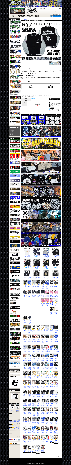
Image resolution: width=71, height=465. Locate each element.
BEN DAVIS (11, 169)
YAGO (11, 309)
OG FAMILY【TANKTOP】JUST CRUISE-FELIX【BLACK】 (29, 377)
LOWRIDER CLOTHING (13, 238)
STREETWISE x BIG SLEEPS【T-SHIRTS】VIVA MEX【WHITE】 (56, 395)
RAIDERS (11, 264)
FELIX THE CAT (12, 212)
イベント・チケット (13, 124)
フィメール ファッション (13, 29)
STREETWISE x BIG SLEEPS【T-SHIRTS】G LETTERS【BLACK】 (34, 395)
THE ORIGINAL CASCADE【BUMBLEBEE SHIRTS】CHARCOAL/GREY (47, 431)
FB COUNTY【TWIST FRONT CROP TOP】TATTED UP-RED (34, 340)
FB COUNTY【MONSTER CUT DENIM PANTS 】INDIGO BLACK (56, 331)
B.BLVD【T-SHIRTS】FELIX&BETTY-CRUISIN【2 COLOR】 (38, 404)
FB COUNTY (11, 208)
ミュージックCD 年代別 (13, 164)
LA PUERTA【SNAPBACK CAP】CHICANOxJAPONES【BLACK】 (38, 386)
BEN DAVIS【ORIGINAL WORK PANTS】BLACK (38, 359)
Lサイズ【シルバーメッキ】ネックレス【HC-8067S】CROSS (34, 450)
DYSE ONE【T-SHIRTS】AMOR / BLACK (38, 285)
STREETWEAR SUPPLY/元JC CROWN (14, 291)
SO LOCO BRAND (12, 282)
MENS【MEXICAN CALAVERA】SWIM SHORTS (43, 450)
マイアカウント (59, 11)
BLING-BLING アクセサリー (14, 73)
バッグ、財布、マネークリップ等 (15, 68)
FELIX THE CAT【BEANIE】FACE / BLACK (55, 266)
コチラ (34, 75)
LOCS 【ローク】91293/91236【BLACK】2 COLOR (38, 330)
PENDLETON (12, 247)
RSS (13, 443)
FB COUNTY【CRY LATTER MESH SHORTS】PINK (43, 304)
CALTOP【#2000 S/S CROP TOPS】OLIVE (52, 412)
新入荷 (11, 143)
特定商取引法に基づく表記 (33, 460)
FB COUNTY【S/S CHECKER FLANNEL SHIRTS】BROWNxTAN (25, 340)
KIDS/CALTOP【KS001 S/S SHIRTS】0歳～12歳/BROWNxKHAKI (29, 422)
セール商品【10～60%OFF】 (14, 159)
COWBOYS (11, 182)
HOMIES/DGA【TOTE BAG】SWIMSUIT (47, 368)
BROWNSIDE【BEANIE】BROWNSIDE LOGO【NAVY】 (37, 255)
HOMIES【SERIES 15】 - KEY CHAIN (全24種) (47, 385)
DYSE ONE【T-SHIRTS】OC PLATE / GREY (34, 285)
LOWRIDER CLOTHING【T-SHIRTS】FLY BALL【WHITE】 (56, 312)
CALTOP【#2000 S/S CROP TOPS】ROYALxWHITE (43, 412)
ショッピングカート (55, 15)
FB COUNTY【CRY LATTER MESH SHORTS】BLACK (34, 296)
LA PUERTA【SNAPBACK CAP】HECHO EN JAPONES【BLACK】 (42, 386)
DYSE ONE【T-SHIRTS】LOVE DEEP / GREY (34, 422)
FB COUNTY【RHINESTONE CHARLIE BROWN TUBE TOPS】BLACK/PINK (25, 441)
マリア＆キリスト (12, 326)
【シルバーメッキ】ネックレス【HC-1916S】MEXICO (43, 376)
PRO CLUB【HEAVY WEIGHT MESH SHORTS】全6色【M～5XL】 (14, 421)
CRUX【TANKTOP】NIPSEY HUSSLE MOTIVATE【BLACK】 (51, 359)
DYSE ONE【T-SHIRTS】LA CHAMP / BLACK (47, 340)
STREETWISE (12, 296)
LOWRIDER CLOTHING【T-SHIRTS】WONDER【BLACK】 (25, 321)
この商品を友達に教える (54, 104)
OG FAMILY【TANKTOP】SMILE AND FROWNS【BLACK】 (25, 377)
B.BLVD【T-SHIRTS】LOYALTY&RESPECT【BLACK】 (56, 404)
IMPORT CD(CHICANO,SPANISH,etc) (14, 94)
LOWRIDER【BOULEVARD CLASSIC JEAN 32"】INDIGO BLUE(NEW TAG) (29, 322)
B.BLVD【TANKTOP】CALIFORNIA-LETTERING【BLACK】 (55, 277)
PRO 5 (10, 251)
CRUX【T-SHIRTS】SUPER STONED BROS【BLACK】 (29, 368)
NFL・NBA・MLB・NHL (13, 359)
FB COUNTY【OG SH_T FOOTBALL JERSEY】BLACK (29, 296)
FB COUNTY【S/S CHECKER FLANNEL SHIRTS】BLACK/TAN (29, 395)
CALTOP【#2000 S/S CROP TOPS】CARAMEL (47, 412)
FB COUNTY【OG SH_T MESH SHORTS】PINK (51, 303)
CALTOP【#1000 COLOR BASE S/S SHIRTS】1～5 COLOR (14, 414)
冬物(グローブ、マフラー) (13, 63)
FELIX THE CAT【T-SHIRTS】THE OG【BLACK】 (27, 266)
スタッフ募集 (12, 131)
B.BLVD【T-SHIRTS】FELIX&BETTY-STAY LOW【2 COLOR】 (43, 404)
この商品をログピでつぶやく (54, 109)
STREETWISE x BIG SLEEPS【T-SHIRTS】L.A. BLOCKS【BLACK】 (43, 395)
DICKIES (11, 195)
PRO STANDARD (12, 260)
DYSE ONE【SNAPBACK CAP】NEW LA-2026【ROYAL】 (34, 431)
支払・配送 (27, 460)
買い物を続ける (52, 106)
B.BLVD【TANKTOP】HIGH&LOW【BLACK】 (29, 412)
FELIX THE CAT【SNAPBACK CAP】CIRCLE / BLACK (27, 277)
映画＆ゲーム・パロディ (13, 355)
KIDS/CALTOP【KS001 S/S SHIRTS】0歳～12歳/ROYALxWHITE (25, 422)
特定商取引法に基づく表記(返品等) (55, 103)
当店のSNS (11, 134)
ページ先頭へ (57, 456)
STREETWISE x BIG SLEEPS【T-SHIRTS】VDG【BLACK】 (47, 395)
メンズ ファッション (13, 24)
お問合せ (37, 15)
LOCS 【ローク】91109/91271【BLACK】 (33, 359)
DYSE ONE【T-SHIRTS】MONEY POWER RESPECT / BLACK (42, 286)
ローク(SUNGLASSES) (13, 43)
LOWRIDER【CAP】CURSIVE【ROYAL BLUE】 (51, 368)
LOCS (10, 234)
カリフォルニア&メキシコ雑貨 (14, 83)
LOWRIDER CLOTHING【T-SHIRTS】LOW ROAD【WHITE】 (56, 304)
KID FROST (11, 225)
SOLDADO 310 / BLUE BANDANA (25, 330)
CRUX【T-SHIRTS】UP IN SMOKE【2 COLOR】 (25, 367)
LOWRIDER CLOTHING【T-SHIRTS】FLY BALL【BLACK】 (51, 312)
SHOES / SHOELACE (13, 53)
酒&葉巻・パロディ (12, 350)
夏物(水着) (11, 58)
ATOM (16, 443)
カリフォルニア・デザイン (14, 313)
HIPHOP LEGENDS (12, 340)
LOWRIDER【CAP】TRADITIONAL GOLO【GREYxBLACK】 (43, 350)
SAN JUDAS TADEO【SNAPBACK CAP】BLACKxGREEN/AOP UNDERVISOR (56, 350)
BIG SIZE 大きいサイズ (13, 152)
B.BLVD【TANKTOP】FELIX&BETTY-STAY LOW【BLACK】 (25, 413)
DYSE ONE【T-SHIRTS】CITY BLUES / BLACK (56, 422)
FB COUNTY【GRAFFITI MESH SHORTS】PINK (47, 304)
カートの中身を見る (14, 362)
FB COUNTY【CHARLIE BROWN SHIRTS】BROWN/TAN (13, 435)
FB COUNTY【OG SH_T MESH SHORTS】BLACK (43, 295)
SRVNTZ (11, 286)
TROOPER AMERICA (13, 300)
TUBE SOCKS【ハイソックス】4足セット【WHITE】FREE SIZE (38, 451)
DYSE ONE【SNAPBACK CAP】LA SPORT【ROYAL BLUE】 (47, 286)
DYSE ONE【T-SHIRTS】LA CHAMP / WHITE (51, 440)
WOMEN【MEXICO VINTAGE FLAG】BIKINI (29, 440)
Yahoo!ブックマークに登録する (54, 110)
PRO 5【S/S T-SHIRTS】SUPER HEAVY (11, 410)
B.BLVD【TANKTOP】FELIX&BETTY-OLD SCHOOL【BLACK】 (36, 277)
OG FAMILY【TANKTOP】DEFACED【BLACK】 (56, 368)
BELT (10, 48)
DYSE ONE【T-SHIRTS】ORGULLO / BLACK (29, 350)
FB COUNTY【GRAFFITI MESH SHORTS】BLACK (38, 296)
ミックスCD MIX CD (13, 99)
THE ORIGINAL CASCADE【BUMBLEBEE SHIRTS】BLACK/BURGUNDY (52, 431)
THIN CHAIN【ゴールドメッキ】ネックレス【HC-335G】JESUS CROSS (47, 377)
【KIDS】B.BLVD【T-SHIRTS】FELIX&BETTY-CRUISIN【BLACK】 (34, 414)
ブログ (30, 15)
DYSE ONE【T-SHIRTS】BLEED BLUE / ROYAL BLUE (56, 340)
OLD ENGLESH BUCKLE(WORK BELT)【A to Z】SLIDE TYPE (43, 359)
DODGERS (11, 199)
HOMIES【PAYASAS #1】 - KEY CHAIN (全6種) (52, 385)
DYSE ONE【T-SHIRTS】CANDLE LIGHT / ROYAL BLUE (42, 423)
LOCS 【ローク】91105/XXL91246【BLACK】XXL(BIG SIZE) (29, 450)
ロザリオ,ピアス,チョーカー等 (14, 78)
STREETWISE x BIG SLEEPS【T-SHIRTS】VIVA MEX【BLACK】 (38, 395)
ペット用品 (11, 88)
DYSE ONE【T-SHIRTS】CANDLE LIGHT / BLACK (38, 423)
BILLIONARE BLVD (13, 173)
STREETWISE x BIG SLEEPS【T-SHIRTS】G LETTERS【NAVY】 (52, 395)
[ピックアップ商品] (41, 246)
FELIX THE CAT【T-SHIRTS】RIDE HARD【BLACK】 (37, 267)
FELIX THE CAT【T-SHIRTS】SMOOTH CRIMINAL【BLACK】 (46, 267)
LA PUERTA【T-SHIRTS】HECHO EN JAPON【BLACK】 (33, 350)
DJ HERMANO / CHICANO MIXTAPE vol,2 (56, 376)
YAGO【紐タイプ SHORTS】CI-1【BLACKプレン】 (25, 395)
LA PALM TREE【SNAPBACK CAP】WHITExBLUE (29, 359)
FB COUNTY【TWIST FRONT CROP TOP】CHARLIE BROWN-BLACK (42, 341)
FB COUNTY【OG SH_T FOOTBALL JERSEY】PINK (56, 295)
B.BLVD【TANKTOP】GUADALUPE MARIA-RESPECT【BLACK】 (46, 277)
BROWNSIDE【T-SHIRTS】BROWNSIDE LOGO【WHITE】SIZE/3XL (27, 256)
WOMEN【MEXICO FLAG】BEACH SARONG (43, 440)
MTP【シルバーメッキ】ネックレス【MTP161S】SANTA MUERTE (38, 377)
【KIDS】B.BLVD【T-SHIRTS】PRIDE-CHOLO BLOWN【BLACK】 (38, 414)
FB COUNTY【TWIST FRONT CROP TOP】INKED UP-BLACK (38, 340)
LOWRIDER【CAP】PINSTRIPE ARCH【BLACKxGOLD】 (38, 350)
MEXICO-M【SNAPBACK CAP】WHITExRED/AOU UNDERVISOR (47, 350)
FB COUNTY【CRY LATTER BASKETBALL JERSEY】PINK (47, 295)
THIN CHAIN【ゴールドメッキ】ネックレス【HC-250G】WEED (52, 376)
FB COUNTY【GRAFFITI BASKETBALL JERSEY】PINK (52, 295)
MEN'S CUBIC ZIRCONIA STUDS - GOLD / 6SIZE (47, 330)
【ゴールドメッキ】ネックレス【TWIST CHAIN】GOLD (43, 330)
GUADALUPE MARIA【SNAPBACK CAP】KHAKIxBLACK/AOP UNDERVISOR (56, 441)
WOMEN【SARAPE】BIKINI (38, 440)
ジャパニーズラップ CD (13, 104)
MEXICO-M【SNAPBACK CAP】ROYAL (51, 350)
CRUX (10, 186)
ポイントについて (12, 130)
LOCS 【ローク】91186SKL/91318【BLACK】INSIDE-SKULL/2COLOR (43, 368)
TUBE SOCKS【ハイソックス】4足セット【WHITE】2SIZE (14, 428)
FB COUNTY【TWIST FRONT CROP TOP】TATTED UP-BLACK (29, 340)
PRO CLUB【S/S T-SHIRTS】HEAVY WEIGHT (17, 410)
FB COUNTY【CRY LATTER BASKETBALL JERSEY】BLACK (56, 286)
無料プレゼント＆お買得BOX (14, 119)
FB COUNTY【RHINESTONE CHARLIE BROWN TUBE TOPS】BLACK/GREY (56, 432)
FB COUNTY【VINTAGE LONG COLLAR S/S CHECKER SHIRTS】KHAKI (34, 386)
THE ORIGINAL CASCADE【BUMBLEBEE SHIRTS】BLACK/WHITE (43, 431)
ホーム (13, 15)
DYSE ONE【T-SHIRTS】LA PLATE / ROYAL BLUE (29, 285)
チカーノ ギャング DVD (13, 110)
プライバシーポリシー (41, 460)
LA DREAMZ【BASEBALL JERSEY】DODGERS (34, 368)
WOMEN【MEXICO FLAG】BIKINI (34, 440)
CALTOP (11, 177)
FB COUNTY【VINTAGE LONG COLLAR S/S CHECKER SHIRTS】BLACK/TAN (25, 386)
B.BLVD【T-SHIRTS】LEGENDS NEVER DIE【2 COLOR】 (47, 404)
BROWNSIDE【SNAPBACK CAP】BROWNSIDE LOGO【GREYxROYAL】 (46, 256)
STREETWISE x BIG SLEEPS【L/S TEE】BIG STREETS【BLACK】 (25, 404)
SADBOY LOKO (12, 273)
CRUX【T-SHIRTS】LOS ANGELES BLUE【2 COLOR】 (56, 359)
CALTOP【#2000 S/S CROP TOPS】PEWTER (56, 412)
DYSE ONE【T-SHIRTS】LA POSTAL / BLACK (51, 422)
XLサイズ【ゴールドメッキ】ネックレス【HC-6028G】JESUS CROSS (34, 377)
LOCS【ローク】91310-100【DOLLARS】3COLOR (34, 330)
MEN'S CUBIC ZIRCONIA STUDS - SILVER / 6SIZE (52, 330)
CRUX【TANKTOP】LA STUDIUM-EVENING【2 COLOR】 (47, 359)
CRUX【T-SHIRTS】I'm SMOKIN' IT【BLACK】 (25, 450)
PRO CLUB (11, 256)
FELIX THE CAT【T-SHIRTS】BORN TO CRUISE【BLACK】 (55, 256)
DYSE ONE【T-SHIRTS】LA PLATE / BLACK (25, 285)
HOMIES (11, 221)
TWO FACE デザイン (13, 322)
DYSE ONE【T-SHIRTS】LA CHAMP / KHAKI (51, 340)
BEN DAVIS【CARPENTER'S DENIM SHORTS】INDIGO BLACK (29, 331)
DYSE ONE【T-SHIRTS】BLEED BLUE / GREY (25, 350)
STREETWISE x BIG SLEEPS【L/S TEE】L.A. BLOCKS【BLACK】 (34, 404)
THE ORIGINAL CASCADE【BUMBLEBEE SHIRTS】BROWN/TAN (38, 431)
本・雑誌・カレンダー (13, 115)
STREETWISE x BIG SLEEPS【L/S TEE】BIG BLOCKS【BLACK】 (29, 404)
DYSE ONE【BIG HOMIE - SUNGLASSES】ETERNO (25, 431)
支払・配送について (21, 15)
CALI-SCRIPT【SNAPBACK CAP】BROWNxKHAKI (25, 359)
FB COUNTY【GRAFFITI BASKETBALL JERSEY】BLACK (25, 296)
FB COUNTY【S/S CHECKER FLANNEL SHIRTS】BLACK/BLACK (14, 418)
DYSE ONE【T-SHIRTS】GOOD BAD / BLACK (47, 422)
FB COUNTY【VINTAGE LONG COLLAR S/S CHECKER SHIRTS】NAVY (29, 386)
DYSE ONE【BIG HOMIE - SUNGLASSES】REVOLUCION (29, 431)
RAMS (11, 269)
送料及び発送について (13, 133)
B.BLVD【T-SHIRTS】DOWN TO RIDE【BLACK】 (51, 404)
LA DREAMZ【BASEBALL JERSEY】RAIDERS (38, 368)
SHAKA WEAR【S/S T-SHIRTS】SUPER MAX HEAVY (14, 400)
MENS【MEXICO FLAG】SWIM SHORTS (47, 440)
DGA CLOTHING (12, 190)
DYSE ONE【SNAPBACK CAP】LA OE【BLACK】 (51, 285)
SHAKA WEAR (12, 277)
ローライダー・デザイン (13, 336)
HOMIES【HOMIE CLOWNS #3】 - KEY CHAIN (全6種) (56, 385)
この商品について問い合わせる (55, 105)
